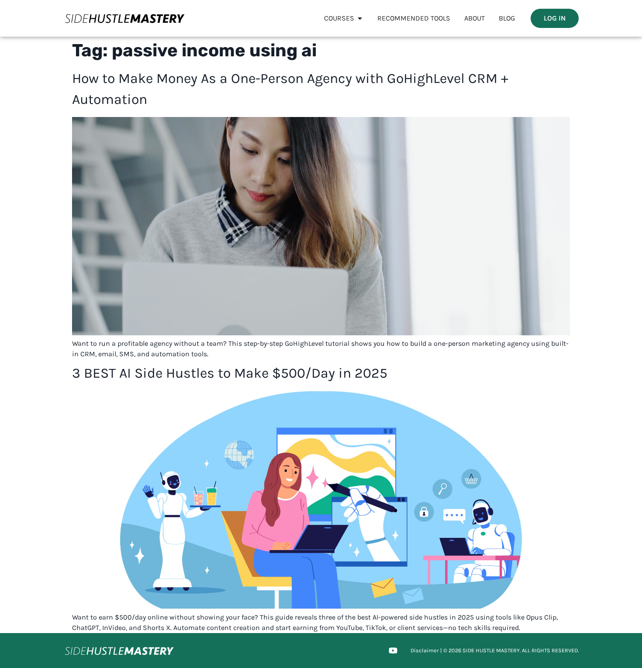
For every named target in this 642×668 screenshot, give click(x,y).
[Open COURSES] (359, 18)
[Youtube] (393, 650)
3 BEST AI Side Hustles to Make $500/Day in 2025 (229, 373)
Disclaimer (425, 650)
